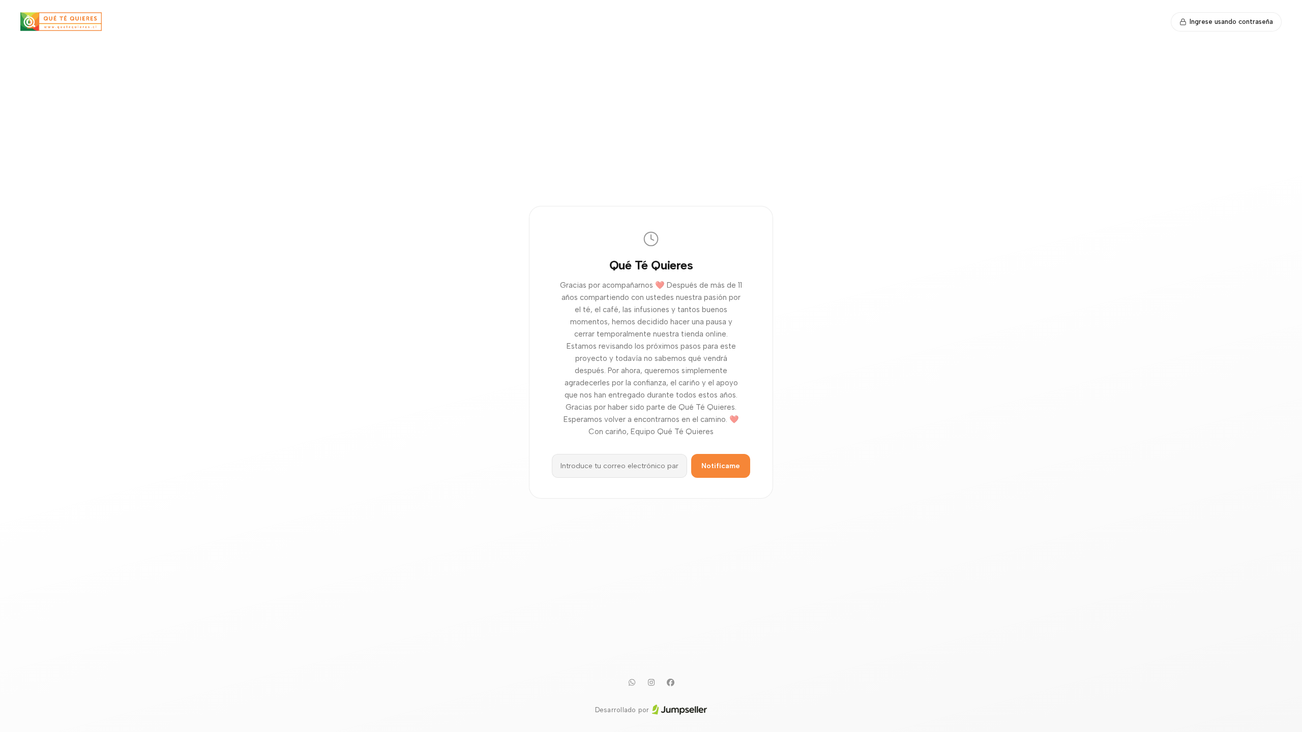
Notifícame (720, 466)
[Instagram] (651, 683)
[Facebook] (670, 683)
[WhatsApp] (632, 683)
